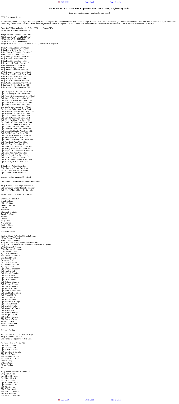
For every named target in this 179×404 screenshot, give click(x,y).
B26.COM (65, 2)
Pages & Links (115, 2)
